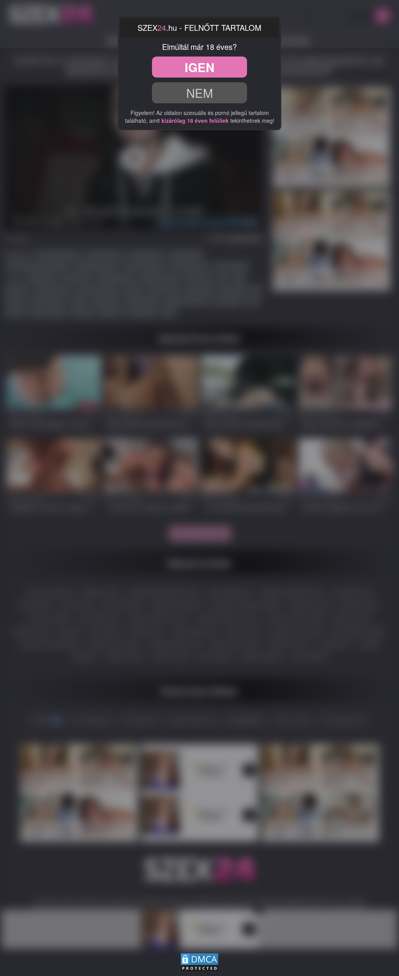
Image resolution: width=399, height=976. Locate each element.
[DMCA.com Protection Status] (199, 961)
